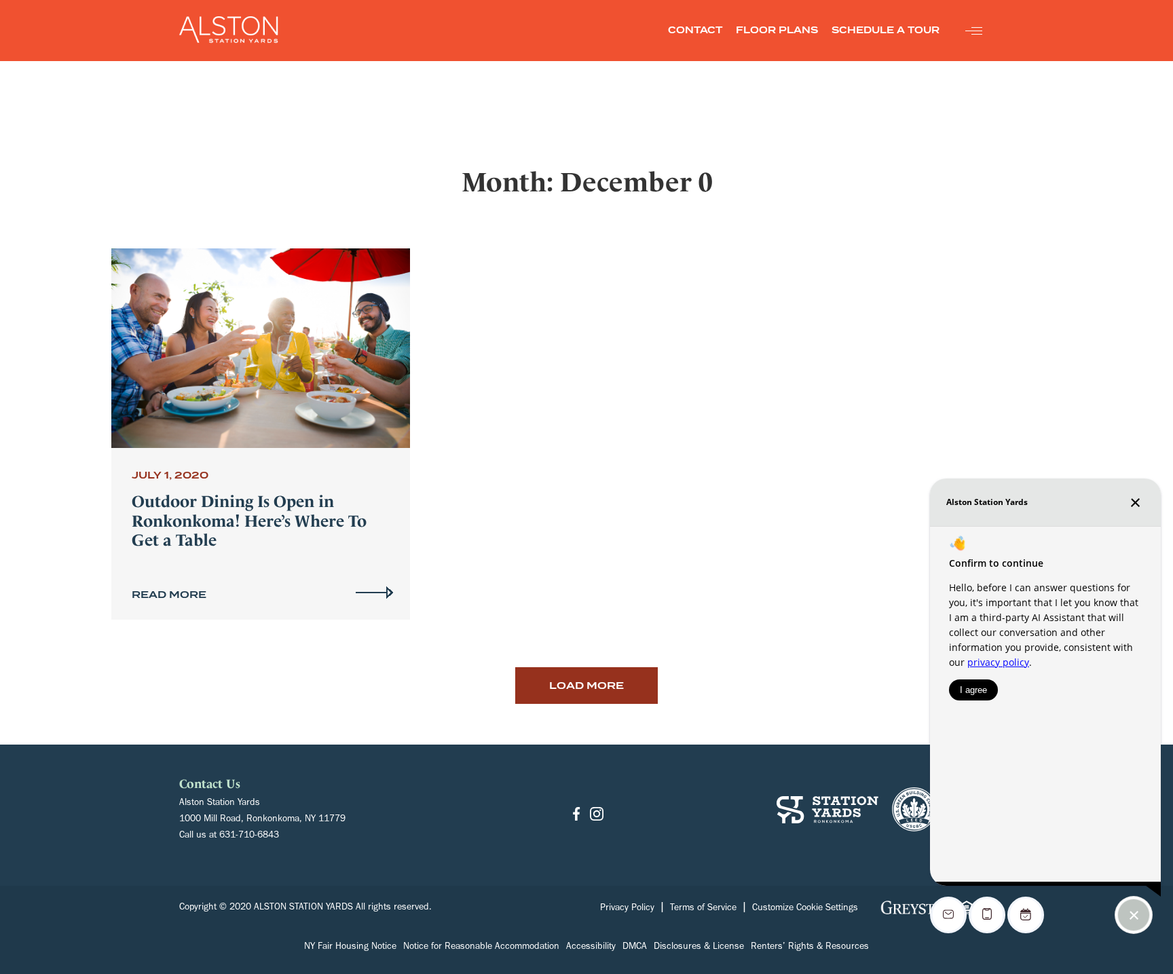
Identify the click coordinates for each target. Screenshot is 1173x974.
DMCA (634, 947)
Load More (586, 685)
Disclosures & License (699, 947)
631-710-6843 (249, 836)
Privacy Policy (627, 909)
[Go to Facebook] (576, 815)
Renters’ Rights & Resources (810, 947)
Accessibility (591, 947)
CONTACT (695, 30)
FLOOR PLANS (777, 30)
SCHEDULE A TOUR (885, 30)
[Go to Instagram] (596, 815)
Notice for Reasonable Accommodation (481, 947)
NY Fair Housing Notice (350, 947)
